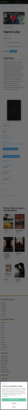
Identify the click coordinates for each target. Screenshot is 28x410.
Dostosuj (14, 403)
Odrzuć (14, 406)
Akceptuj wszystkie (14, 399)
